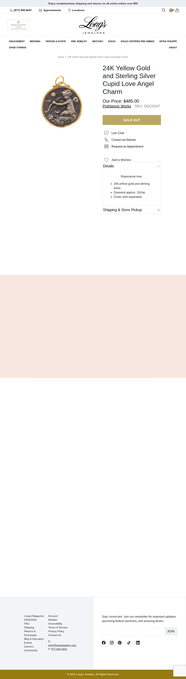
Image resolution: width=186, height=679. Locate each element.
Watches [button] (97, 41)
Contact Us (54, 635)
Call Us (73, 263)
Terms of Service (58, 627)
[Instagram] (112, 642)
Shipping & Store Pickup (122, 210)
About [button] (173, 47)
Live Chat (118, 133)
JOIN (171, 631)
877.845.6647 (59, 649)
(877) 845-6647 (23, 10)
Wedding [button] (35, 41)
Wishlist (52, 619)
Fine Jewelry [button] (79, 41)
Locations (78, 10)
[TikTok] (129, 642)
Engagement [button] (17, 41)
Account (53, 616)
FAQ (26, 623)
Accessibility (55, 623)
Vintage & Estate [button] (56, 41)
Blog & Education (34, 638)
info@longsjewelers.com (62, 645)
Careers (28, 646)
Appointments (52, 10)
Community (30, 650)
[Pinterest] (120, 642)
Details (108, 166)
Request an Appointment (127, 146)
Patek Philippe (168, 41)
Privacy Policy (56, 631)
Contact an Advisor (124, 139)
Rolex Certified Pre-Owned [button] (137, 41)
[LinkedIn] (138, 642)
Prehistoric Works (117, 106)
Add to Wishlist (121, 159)
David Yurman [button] (17, 47)
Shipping (29, 627)
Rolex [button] (112, 41)
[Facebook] (104, 642)
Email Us (93, 263)
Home (61, 57)
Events (28, 642)
